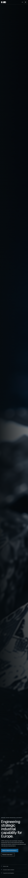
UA (22, 2)
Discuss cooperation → (7, 854)
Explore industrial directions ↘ (9, 850)
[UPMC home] (4, 2)
